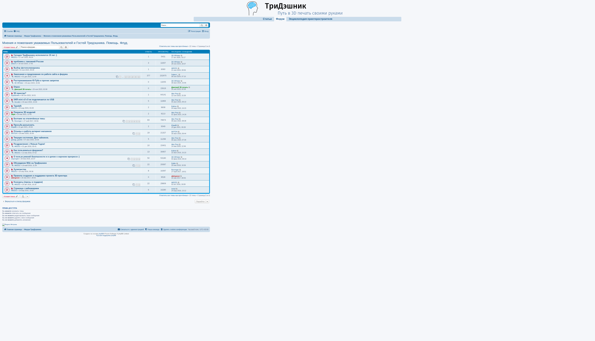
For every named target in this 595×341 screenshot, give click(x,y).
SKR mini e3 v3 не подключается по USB (34, 99)
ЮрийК (14, 127)
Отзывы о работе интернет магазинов (33, 131)
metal (173, 189)
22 (126, 77)
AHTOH (14, 133)
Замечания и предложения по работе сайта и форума (41, 74)
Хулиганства (20, 169)
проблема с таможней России (29, 61)
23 (129, 77)
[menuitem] (16, 31)
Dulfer (173, 163)
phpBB (101, 234)
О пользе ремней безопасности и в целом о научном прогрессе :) (46, 156)
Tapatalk (18, 106)
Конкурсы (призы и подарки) (28, 182)
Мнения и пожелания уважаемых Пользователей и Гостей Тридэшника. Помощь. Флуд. (65, 43)
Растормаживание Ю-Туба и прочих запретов (36, 80)
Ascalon (17, 102)
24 (132, 77)
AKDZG (14, 57)
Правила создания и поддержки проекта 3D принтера (40, 176)
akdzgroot (15, 178)
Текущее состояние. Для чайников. (31, 137)
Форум (280, 19)
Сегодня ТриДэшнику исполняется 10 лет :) (35, 55)
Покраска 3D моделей (24, 112)
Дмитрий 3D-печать (22, 89)
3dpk (13, 114)
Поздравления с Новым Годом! (29, 144)
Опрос (17, 87)
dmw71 (14, 64)
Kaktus (174, 106)
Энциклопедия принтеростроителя (310, 19)
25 (135, 77)
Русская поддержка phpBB (106, 235)
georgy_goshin (16, 140)
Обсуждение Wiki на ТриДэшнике (30, 163)
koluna (173, 151)
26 (139, 77)
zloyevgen (15, 159)
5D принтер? (20, 93)
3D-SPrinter (175, 55)
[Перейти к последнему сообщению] (182, 55)
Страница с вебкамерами (26, 188)
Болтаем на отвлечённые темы (29, 118)
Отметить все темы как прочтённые (173, 46)
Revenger (18, 121)
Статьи (267, 19)
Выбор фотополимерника (27, 68)
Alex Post (174, 94)
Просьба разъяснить (24, 125)
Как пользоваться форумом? (28, 150)
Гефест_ (174, 75)
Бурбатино (15, 95)
